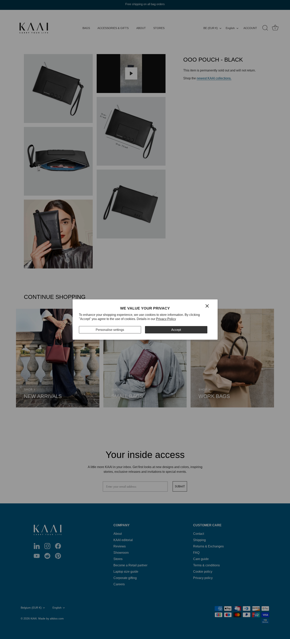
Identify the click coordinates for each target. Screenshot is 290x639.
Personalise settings (110, 329)
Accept (176, 329)
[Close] (207, 305)
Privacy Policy (166, 319)
